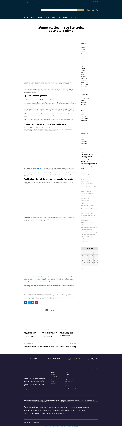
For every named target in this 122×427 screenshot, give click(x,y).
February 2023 (84, 78)
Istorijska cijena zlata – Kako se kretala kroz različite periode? (67, 333)
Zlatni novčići (48, 298)
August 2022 (83, 88)
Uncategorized (84, 102)
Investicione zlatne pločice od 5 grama (89, 186)
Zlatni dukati (54, 377)
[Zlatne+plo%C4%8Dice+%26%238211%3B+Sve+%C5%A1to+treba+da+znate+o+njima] (29, 302)
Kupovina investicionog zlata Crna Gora (89, 208)
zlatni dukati (83, 234)
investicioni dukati (37, 276)
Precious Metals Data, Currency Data (51, 426)
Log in (82, 114)
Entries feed (83, 116)
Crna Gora (42, 294)
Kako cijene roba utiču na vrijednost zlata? (89, 203)
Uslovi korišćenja (68, 381)
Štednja (91, 236)
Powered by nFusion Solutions (72, 426)
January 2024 (84, 55)
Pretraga (80, 9)
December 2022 (84, 82)
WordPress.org (84, 120)
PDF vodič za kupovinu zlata (71, 388)
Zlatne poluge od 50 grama (87, 232)
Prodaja (90, 218)
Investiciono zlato (68, 35)
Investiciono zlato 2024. (86, 191)
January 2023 (84, 80)
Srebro (52, 379)
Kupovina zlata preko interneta (87, 213)
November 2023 (84, 59)
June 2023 (83, 70)
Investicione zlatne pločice (57, 294)
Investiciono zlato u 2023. (86, 196)
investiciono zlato (27, 295)
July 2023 (83, 68)
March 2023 (83, 76)
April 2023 (83, 74)
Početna (26, 17)
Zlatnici (52, 298)
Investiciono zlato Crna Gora (38, 295)
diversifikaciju (55, 102)
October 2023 (84, 61)
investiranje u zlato (49, 295)
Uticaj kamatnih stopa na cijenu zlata (89, 227)
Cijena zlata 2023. (36, 294)
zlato (94, 234)
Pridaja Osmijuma (84, 218)
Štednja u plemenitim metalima (68, 297)
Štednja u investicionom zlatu (54, 297)
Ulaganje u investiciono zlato (87, 222)
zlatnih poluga (40, 99)
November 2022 (84, 84)
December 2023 (84, 57)
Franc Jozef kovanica (85, 181)
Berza (53, 17)
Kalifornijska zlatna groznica (87, 205)
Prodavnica (67, 376)
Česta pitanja (74, 17)
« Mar (82, 268)
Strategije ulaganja (85, 220)
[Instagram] (98, 1)
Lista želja (67, 377)
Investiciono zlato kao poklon (87, 195)
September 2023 (84, 64)
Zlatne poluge (54, 376)
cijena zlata (71, 107)
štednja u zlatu (27, 298)
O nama (53, 372)
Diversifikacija (48, 294)
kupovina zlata (84, 211)
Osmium (82, 100)
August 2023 (83, 66)
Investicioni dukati (67, 294)
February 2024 (84, 53)
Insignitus (59, 35)
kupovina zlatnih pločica (42, 297)
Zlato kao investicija (85, 236)
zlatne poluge (84, 231)
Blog (59, 17)
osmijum (94, 217)
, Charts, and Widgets (62, 426)
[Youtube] (95, 1)
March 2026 (83, 47)
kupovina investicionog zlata (59, 295)
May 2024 (83, 49)
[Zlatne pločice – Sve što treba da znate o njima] (25, 302)
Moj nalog (67, 374)
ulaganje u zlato (34, 298)
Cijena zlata (28, 294)
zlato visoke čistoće (64, 83)
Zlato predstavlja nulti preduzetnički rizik (31, 332)
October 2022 (84, 86)
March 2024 (83, 51)
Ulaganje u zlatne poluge (86, 224)
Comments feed (84, 118)
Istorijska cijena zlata (85, 200)
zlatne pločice (41, 298)
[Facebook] (93, 1)
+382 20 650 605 (86, 1)
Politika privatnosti (69, 379)
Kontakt (65, 17)
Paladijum (53, 383)
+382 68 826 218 (79, 1)
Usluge (47, 17)
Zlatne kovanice (84, 229)
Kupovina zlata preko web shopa (88, 215)
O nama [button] (32, 17)
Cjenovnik (40, 17)
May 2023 (83, 72)
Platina (52, 381)
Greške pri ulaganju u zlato (87, 183)
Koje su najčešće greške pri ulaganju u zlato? (49, 332)
